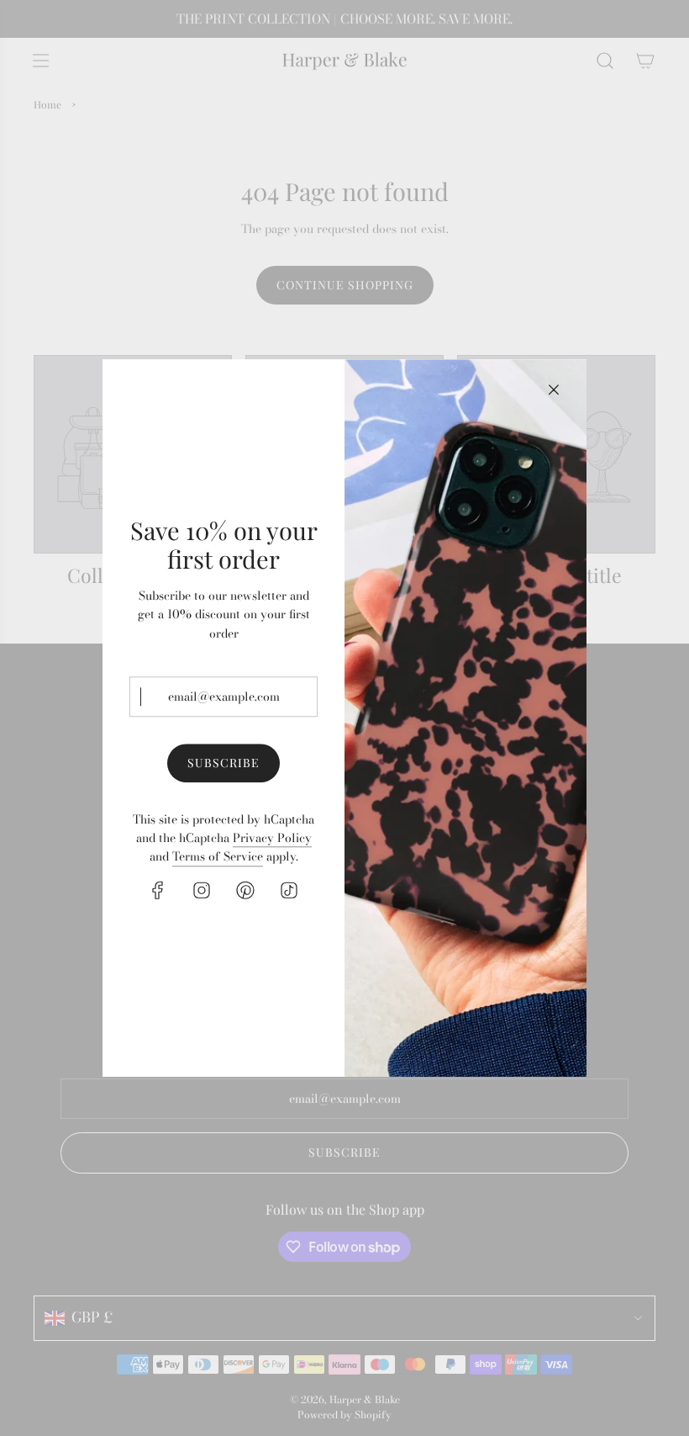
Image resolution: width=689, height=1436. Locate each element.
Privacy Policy (272, 838)
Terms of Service (217, 857)
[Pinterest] (245, 890)
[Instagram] (201, 890)
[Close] (554, 389)
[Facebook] (158, 890)
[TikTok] (289, 890)
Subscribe (223, 763)
